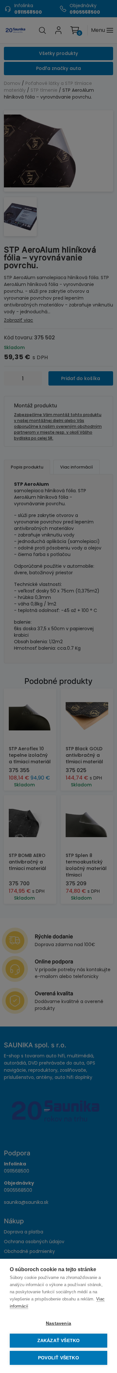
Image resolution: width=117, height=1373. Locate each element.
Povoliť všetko (58, 1357)
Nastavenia (58, 1323)
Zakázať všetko (58, 1340)
